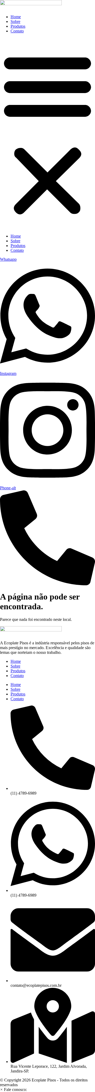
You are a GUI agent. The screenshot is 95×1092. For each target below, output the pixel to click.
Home (16, 17)
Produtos (18, 26)
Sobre (15, 21)
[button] (47, 134)
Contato (17, 31)
